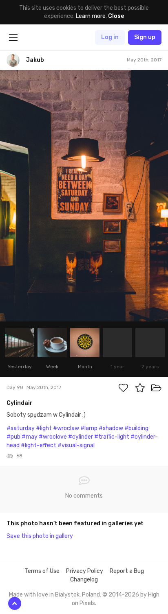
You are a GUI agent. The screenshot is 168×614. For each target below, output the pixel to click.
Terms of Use (42, 571)
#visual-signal (76, 445)
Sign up (144, 37)
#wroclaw (66, 428)
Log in (110, 37)
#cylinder (80, 436)
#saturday (21, 428)
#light (44, 428)
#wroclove (53, 436)
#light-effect (38, 445)
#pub (13, 436)
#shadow (111, 428)
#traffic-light (111, 436)
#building (136, 428)
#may (30, 436)
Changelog (84, 579)
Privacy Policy (84, 571)
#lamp (88, 428)
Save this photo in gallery (40, 536)
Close (116, 16)
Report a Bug (127, 571)
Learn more (91, 16)
